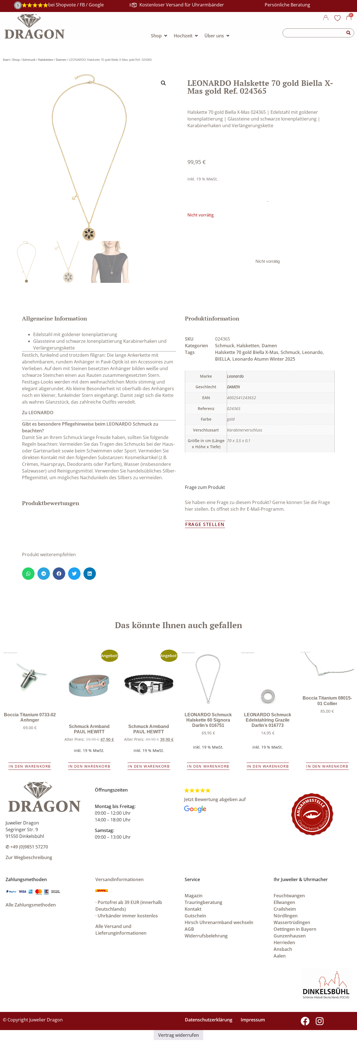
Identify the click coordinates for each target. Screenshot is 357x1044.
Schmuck (28, 59)
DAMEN (233, 386)
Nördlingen (286, 916)
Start (6, 59)
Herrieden (284, 942)
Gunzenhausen (290, 936)
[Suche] (348, 33)
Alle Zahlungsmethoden (31, 905)
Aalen (280, 956)
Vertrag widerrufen (178, 1035)
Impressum (253, 1020)
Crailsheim (285, 909)
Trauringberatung (203, 902)
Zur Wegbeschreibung (29, 857)
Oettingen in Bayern (295, 929)
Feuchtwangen (289, 896)
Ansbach (283, 949)
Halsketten (45, 59)
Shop (16, 59)
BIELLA (222, 359)
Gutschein (195, 916)
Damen (61, 59)
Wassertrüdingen (292, 922)
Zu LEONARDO (38, 412)
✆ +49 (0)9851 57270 (27, 847)
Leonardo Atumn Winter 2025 (263, 359)
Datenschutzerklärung (208, 1020)
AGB (189, 929)
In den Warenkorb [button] (30, 766)
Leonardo (312, 352)
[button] (163, 83)
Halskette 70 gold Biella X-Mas (246, 352)
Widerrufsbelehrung (206, 936)
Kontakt (193, 909)
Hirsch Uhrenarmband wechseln (219, 922)
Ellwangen (284, 902)
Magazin (193, 896)
